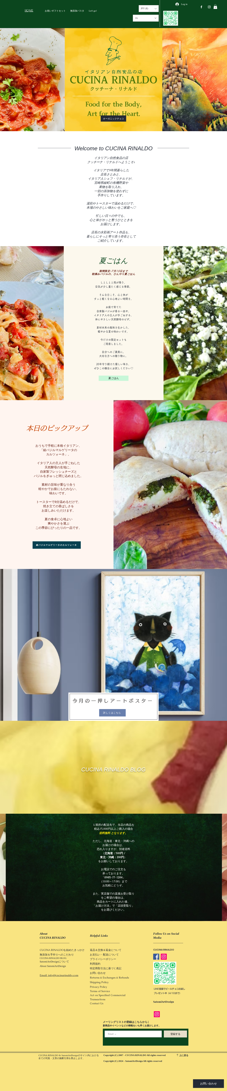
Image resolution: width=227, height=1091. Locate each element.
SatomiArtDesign (56, 966)
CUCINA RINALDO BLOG (113, 769)
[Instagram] (164, 957)
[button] (215, 6)
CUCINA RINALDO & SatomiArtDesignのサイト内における (68, 1055)
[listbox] (149, 8)
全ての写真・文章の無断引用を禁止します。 (61, 1058)
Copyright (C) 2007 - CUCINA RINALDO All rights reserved (134, 1055)
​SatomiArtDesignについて (54, 961)
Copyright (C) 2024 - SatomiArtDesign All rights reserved (132, 1061)
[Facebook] (156, 957)
